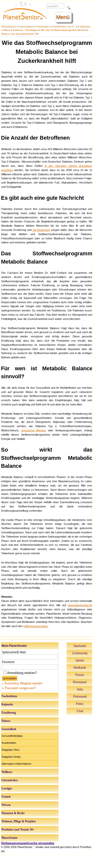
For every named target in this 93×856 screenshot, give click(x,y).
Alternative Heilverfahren (16, 763)
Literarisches (9, 780)
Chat (80, 711)
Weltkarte (79, 667)
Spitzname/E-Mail (14, 652)
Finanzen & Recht (13, 813)
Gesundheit (26, 26)
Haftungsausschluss (35, 626)
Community (80, 653)
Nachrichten (9, 696)
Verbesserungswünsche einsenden (27, 843)
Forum (79, 675)
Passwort (8, 662)
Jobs (80, 689)
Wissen (6, 805)
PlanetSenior (8, 26)
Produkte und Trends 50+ (17, 829)
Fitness (5, 721)
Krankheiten (43, 26)
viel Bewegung (41, 229)
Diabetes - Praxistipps (25, 30)
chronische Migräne (33, 430)
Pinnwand (80, 682)
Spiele (79, 660)
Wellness (6, 772)
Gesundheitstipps (12, 735)
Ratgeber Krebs (11, 756)
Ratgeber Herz (11, 749)
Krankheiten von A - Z (65, 26)
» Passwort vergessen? (19, 688)
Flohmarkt (80, 696)
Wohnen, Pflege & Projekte (18, 821)
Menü (62, 17)
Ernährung (8, 712)
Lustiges (6, 788)
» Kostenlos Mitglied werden (22, 683)
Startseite (79, 646)
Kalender (7, 704)
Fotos (80, 704)
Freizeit (6, 796)
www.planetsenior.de (80, 605)
